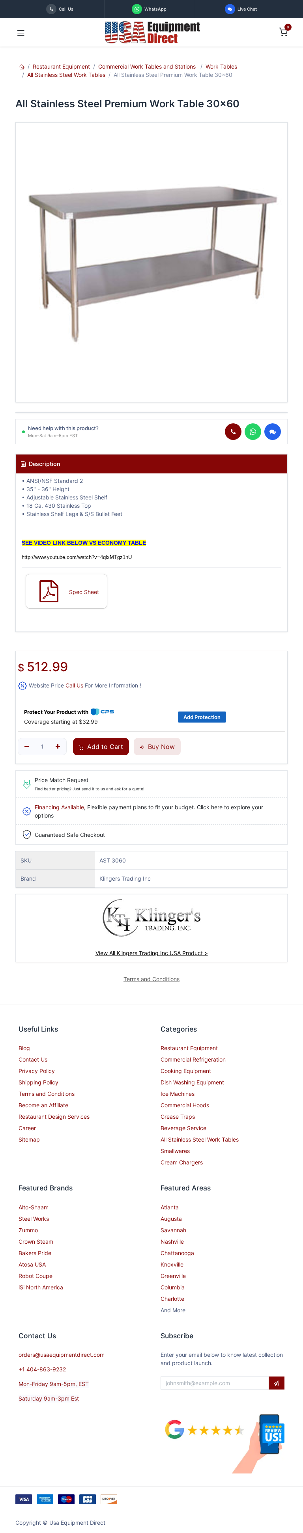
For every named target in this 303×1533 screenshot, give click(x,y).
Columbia (173, 1287)
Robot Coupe (35, 1275)
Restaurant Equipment (61, 66)
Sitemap (29, 1139)
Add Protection (202, 717)
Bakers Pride (35, 1253)
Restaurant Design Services (54, 1116)
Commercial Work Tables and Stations (147, 66)
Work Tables (221, 66)
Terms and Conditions (47, 1093)
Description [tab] (43, 463)
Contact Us (33, 1059)
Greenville (173, 1275)
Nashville (172, 1241)
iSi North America (41, 1287)
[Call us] (233, 431)
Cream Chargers (182, 1162)
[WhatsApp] (253, 431)
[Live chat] (272, 431)
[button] (276, 1383)
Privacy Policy (37, 1070)
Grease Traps (178, 1116)
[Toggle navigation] (20, 32)
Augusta (171, 1218)
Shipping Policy (38, 1082)
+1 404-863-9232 (42, 1369)
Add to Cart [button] (104, 747)
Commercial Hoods (185, 1105)
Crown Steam (36, 1241)
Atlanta (170, 1207)
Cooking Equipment (186, 1070)
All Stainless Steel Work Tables (66, 74)
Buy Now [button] (160, 747)
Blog (24, 1048)
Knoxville (172, 1264)
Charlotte (172, 1298)
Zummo (28, 1230)
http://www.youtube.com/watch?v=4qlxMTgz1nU (77, 557)
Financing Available (59, 807)
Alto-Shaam (34, 1207)
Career (27, 1128)
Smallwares (175, 1150)
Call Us (74, 685)
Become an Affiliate (43, 1105)
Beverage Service (183, 1128)
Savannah (173, 1230)
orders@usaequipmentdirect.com (62, 1354)
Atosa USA (32, 1264)
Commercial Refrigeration (193, 1059)
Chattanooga (177, 1253)
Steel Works (34, 1218)
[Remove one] (26, 746)
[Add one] (58, 746)
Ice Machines (178, 1093)
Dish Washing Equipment (192, 1082)
